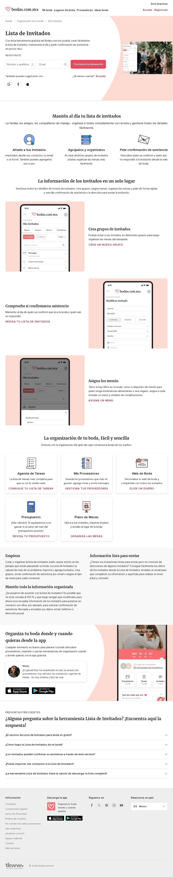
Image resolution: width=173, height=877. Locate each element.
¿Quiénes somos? (14, 833)
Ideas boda (101, 10)
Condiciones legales (16, 809)
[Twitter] (99, 805)
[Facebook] (92, 805)
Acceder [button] (101, 76)
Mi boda (47, 10)
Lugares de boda (64, 10)
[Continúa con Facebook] (18, 84)
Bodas (9, 21)
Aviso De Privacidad (16, 813)
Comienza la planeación (88, 64)
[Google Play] (43, 691)
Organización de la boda (30, 21)
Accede (147, 10)
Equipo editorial (13, 838)
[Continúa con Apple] (27, 84)
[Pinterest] (107, 805)
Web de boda (12, 848)
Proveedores (85, 10)
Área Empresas (159, 3)
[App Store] (17, 691)
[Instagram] (114, 805)
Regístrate (161, 10)
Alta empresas (13, 828)
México (143, 806)
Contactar (10, 804)
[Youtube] (121, 805)
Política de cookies (15, 818)
